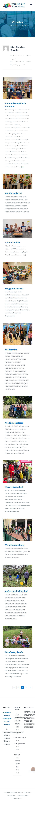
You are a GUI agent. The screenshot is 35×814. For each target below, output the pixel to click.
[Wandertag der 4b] (17, 637)
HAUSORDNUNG (28, 724)
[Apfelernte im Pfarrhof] (17, 576)
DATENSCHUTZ (11, 795)
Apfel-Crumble (15, 228)
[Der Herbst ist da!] (17, 181)
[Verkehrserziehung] (17, 530)
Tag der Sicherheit (15, 471)
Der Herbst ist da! (15, 181)
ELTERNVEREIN (28, 718)
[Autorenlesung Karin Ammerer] (17, 88)
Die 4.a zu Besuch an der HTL (17, 760)
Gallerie (20, 88)
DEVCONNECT (17, 798)
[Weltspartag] (17, 334)
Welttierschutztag (15, 407)
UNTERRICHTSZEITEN (28, 712)
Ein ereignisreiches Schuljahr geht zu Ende (18, 720)
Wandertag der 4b (15, 637)
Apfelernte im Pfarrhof (15, 576)
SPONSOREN (28, 727)
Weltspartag (15, 334)
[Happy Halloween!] (17, 273)
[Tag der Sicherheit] (17, 471)
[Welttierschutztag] (17, 407)
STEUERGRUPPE (28, 715)
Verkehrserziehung (15, 529)
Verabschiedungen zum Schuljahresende (18, 740)
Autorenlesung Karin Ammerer (15, 88)
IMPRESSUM (27, 792)
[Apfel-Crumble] (17, 228)
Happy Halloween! (15, 273)
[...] (22, 167)
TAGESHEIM (28, 721)
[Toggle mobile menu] (31, 5)
